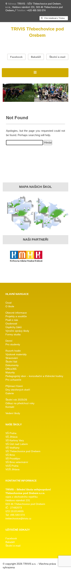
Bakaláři (36, 56)
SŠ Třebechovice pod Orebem (22, 451)
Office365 (11, 368)
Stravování (11, 358)
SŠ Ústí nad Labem (16, 444)
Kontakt (9, 406)
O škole (9, 306)
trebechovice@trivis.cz (18, 518)
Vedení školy (12, 413)
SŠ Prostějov (12, 458)
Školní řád (11, 361)
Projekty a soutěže (16, 316)
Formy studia (13, 334)
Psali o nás (11, 319)
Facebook (16, 56)
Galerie (9, 393)
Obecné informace (16, 312)
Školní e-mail (57, 56)
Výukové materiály (16, 354)
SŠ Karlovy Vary (14, 440)
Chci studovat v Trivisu (54, 18)
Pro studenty (12, 344)
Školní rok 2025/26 (16, 399)
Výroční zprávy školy (17, 330)
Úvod (8, 302)
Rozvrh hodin (13, 350)
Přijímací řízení (14, 386)
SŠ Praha (10, 433)
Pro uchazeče (13, 379)
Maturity (10, 372)
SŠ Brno (10, 454)
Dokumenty (12, 365)
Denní (8, 340)
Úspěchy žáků (13, 327)
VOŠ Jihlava (12, 469)
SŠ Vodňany (12, 447)
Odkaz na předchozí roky (19, 403)
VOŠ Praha (11, 465)
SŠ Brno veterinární (16, 462)
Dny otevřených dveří (17, 389)
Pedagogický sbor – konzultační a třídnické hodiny (34, 376)
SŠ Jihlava (11, 436)
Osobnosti (11, 323)
